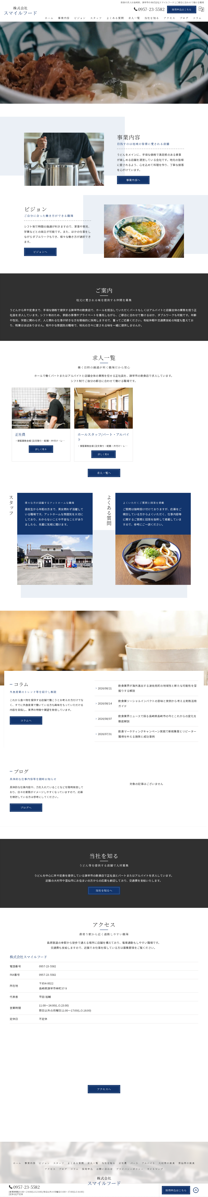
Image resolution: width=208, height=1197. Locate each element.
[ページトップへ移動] (196, 1190)
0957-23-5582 (47, 966)
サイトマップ (155, 1169)
